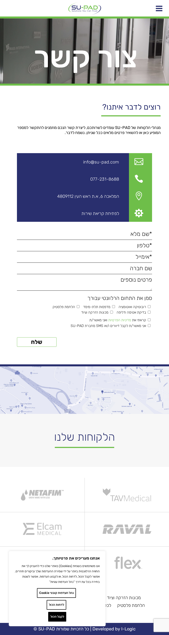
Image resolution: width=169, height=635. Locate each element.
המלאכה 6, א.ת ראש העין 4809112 (88, 196)
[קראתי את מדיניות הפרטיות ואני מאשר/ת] (149, 320)
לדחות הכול (56, 605)
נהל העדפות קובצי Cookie (56, 593)
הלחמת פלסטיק (131, 605)
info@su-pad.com (101, 162)
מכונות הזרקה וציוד (124, 597)
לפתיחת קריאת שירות (100, 213)
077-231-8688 (104, 179)
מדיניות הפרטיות (119, 320)
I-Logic (128, 628)
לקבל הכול (57, 616)
